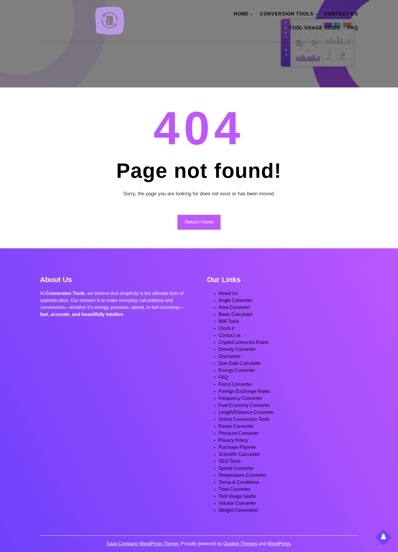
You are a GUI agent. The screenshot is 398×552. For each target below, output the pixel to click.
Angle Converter (235, 300)
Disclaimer (230, 356)
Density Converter (237, 349)
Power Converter (236, 426)
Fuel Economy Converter (244, 405)
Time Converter (234, 489)
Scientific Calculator (239, 454)
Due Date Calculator (240, 363)
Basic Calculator (236, 314)
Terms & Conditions (239, 482)
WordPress (278, 543)
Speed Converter (236, 468)
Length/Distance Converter (246, 412)
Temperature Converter (242, 475)
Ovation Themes (240, 543)
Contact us (230, 335)
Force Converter (235, 384)
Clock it (226, 328)
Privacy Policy (233, 440)
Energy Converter (237, 370)
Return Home (199, 222)
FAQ (223, 377)
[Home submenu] (251, 14)
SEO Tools (230, 461)
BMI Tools (229, 321)
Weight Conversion (238, 510)
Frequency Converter (240, 398)
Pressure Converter (239, 433)
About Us (228, 293)
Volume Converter (237, 503)
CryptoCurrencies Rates (243, 342)
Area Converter (234, 307)
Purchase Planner (237, 447)
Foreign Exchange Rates (244, 391)
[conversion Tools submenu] (316, 14)
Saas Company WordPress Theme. (142, 543)
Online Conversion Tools (244, 419)
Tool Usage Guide (237, 496)
